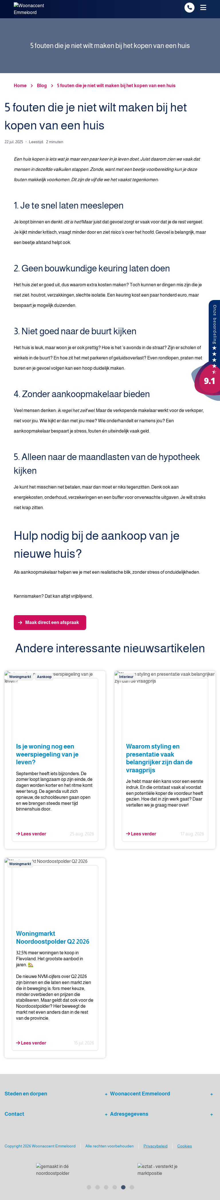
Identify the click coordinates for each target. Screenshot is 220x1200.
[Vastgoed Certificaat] (164, 1170)
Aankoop (44, 677)
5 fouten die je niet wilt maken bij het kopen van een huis (116, 85)
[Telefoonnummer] (189, 8)
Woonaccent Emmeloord (140, 1094)
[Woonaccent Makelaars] (205, 350)
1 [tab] (88, 1186)
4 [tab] (114, 1186)
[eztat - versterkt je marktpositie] (59, 1170)
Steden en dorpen (26, 1094)
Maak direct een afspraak (52, 622)
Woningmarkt (20, 677)
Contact (14, 1114)
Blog (42, 85)
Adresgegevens (129, 1114)
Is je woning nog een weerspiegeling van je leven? (47, 754)
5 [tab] (123, 1186)
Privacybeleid (156, 1146)
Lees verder (33, 833)
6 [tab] (131, 1186)
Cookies (184, 1146)
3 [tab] (106, 1186)
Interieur (126, 677)
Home (20, 85)
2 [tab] (97, 1186)
